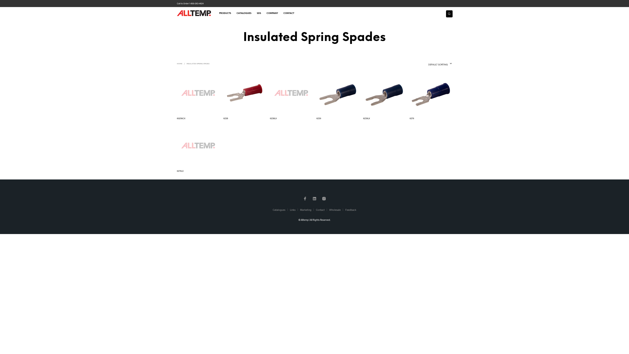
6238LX (273, 118)
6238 (225, 118)
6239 (318, 118)
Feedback (350, 209)
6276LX (180, 171)
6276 (412, 118)
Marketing (305, 209)
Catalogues (244, 13)
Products (225, 13)
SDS (259, 13)
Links (292, 209)
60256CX (181, 118)
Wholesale (335, 209)
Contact (288, 13)
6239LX (366, 118)
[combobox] (433, 63)
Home (179, 64)
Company (272, 13)
